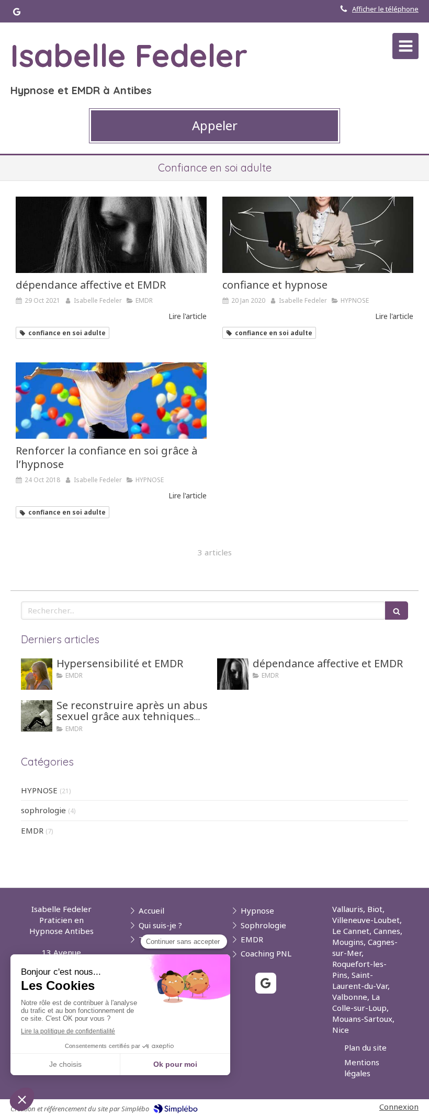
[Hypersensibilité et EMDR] (36, 674)
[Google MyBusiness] (16, 14)
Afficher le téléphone (385, 9)
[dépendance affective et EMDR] (111, 235)
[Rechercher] (396, 610)
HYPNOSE (39, 790)
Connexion (399, 1106)
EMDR (32, 830)
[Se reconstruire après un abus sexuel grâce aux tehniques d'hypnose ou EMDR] (36, 716)
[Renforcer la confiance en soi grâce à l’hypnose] (111, 400)
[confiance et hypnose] (317, 235)
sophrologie (43, 810)
